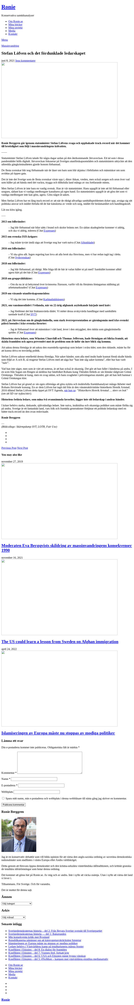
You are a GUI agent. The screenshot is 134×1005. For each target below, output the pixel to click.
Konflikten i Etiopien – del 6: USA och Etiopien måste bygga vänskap (47, 955)
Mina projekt (15, 27)
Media (11, 30)
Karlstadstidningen (53, 299)
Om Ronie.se (15, 21)
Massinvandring (10, 45)
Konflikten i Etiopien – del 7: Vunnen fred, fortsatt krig (38, 952)
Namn (5, 778)
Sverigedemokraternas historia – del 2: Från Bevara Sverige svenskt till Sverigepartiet (55, 930)
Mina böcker (15, 24)
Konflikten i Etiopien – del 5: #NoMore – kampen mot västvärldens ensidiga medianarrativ (58, 959)
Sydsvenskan (22, 257)
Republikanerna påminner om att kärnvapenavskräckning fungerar (44, 940)
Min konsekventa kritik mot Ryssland (28, 937)
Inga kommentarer (25, 60)
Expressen (49, 230)
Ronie (8, 7)
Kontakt (12, 33)
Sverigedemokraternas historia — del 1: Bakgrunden (37, 933)
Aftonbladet (87, 242)
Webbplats (7, 791)
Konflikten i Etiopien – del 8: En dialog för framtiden (37, 949)
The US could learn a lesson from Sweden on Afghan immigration (59, 641)
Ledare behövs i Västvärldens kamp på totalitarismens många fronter (46, 946)
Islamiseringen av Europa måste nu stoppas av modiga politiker (58, 733)
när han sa (69, 390)
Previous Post (8, 447)
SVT (33, 314)
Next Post (22, 447)
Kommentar (9, 772)
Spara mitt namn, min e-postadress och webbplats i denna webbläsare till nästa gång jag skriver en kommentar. (66, 798)
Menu (4, 39)
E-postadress (9, 785)
